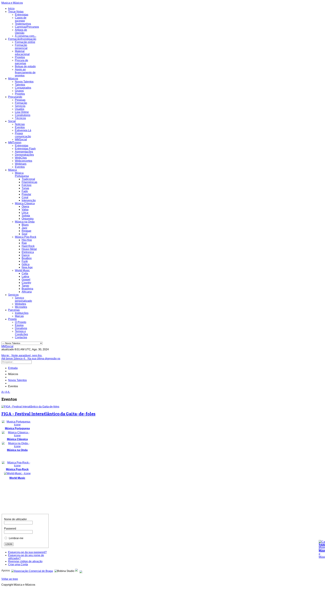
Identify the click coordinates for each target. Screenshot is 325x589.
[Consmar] (32, 570)
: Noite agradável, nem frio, (21, 355)
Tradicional (28, 179)
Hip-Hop (27, 240)
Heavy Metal (29, 249)
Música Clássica (25, 203)
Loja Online (22, 112)
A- (8, 392)
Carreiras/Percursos (27, 26)
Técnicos (20, 118)
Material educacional (22, 53)
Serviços (20, 106)
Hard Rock (28, 246)
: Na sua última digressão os (30, 358)
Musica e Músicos (12, 2)
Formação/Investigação (22, 39)
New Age (27, 267)
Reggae (26, 230)
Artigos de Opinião (21, 31)
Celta (25, 273)
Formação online (25, 42)
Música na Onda (25, 221)
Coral (25, 197)
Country (26, 282)
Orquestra (28, 218)
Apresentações (24, 151)
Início (11, 8)
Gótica (25, 264)
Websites (20, 303)
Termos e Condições (21, 333)
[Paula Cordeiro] (76, 570)
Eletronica (28, 252)
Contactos (21, 337)
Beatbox (27, 258)
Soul (24, 233)
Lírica (25, 212)
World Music (22, 270)
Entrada (13, 368)
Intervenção (29, 200)
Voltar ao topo (9, 578)
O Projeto (20, 322)
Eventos (20, 127)
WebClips (21, 157)
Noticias (20, 124)
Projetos (20, 57)
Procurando (15, 96)
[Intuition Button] (81, 570)
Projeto (12, 319)
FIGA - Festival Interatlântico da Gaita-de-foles (48, 414)
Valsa (25, 209)
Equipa (19, 325)
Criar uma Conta (18, 564)
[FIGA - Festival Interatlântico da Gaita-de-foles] (30, 406)
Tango (25, 285)
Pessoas (20, 99)
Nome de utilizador (15, 519)
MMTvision (14, 142)
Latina (25, 276)
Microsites (21, 306)
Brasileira (27, 288)
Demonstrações (24, 154)
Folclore (26, 185)
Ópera (25, 206)
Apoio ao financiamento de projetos (25, 72)
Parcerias (14, 310)
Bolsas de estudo (25, 66)
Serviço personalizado (23, 299)
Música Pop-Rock (25, 236)
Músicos (13, 78)
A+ (3, 392)
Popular (26, 194)
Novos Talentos (24, 81)
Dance (26, 255)
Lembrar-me (15, 538)
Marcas (19, 316)
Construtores (22, 115)
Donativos (21, 328)
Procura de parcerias (21, 62)
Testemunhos (23, 23)
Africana (27, 291)
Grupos (19, 90)
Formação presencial (21, 47)
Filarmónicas (29, 182)
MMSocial (21, 139)
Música (12, 169)
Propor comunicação (23, 135)
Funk (25, 261)
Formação (21, 102)
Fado (25, 191)
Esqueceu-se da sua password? (27, 552)
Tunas (25, 188)
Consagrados (23, 87)
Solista (26, 215)
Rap (24, 243)
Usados (19, 109)
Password (10, 528)
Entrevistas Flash (25, 148)
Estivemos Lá (23, 130)
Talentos (20, 84)
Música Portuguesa (22, 174)
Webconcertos (23, 160)
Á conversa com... (25, 36)
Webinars (20, 163)
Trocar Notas (16, 11)
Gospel (26, 279)
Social (12, 121)
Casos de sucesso (20, 19)
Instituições (21, 313)
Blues (25, 224)
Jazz (24, 227)
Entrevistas (21, 14)
